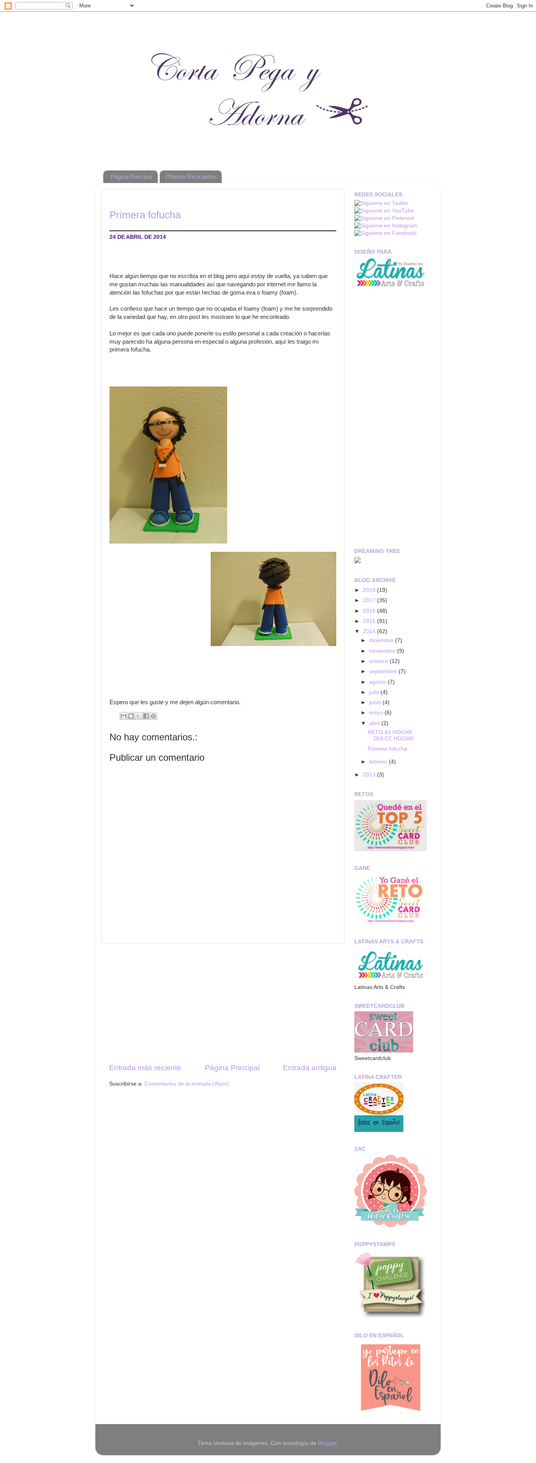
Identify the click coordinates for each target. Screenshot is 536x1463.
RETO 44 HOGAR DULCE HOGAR (391, 735)
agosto (378, 682)
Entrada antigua (310, 1068)
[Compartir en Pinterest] (153, 716)
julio (375, 692)
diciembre (382, 640)
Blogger (327, 1443)
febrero (379, 762)
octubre (379, 661)
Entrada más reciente (145, 1068)
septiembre (384, 671)
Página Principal (131, 176)
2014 (370, 631)
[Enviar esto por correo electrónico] (124, 716)
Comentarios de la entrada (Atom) (186, 1084)
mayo (377, 713)
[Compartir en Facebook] (146, 716)
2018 (370, 590)
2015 (370, 621)
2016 (370, 611)
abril (375, 723)
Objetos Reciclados (191, 176)
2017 (370, 600)
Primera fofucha (387, 749)
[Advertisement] (223, 1003)
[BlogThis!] (131, 716)
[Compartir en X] (138, 716)
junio (376, 702)
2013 (370, 775)
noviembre (383, 651)
